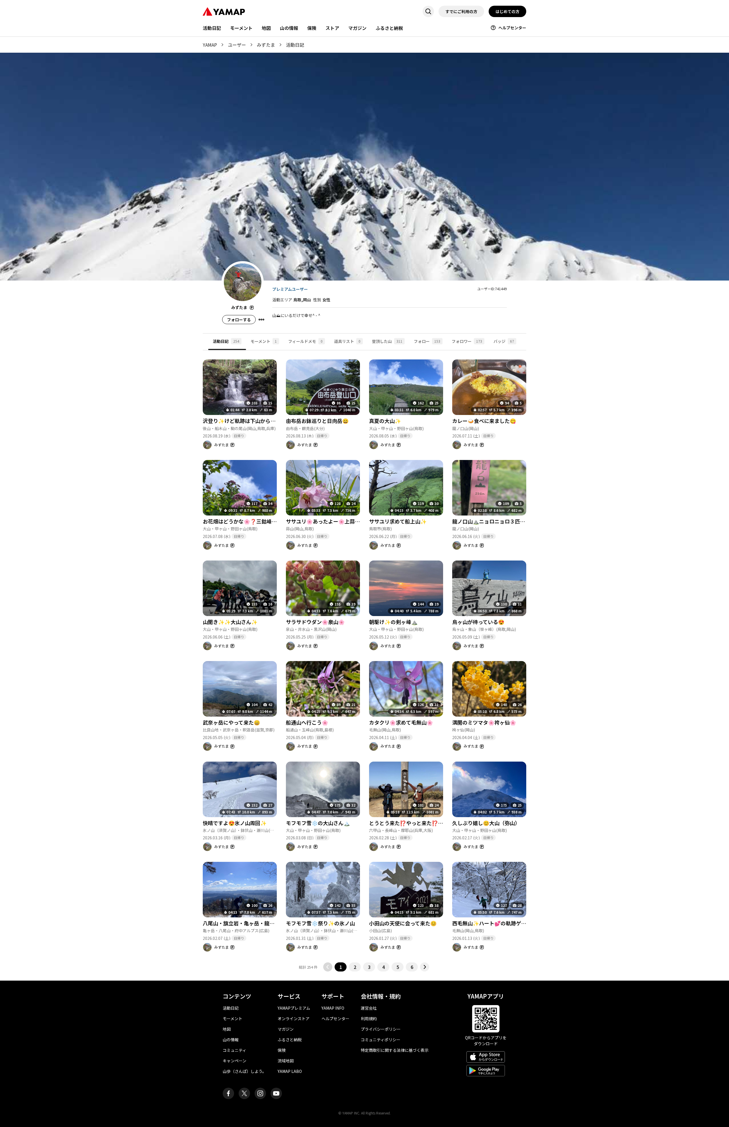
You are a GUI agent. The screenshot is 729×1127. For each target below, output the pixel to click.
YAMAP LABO (290, 1071)
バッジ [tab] (503, 341)
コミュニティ (234, 1050)
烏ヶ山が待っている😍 (478, 621)
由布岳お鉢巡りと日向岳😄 (317, 420)
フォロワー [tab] (467, 341)
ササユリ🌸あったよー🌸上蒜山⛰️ (326, 521)
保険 (311, 27)
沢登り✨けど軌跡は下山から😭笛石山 (247, 420)
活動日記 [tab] (226, 341)
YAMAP (210, 44)
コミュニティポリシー (380, 1039)
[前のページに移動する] (327, 966)
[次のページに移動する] (424, 966)
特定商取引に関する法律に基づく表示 (395, 1050)
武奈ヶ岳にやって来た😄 (231, 722)
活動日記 (212, 27)
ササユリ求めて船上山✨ (398, 521)
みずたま (266, 44)
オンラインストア (294, 1018)
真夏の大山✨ (385, 420)
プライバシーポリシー (381, 1029)
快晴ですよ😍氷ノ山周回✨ (235, 823)
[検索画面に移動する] (428, 11)
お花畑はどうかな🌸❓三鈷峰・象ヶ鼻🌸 (250, 521)
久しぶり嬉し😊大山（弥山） (486, 823)
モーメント (241, 27)
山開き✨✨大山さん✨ (230, 621)
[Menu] (261, 319)
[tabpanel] (364, 660)
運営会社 (369, 1008)
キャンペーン (234, 1060)
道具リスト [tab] (347, 341)
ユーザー (237, 44)
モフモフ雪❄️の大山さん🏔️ (318, 823)
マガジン (357, 27)
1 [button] (340, 967)
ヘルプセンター (512, 27)
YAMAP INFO (333, 1008)
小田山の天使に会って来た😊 (403, 923)
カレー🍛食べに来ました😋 (484, 420)
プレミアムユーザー (290, 289)
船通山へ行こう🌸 (307, 722)
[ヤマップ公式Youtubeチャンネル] (276, 1093)
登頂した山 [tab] (387, 341)
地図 (266, 27)
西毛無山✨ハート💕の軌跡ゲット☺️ (495, 923)
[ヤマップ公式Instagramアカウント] (260, 1093)
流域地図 (286, 1060)
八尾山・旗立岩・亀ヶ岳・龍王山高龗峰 (249, 923)
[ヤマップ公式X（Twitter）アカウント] (244, 1093)
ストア (332, 27)
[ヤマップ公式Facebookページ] (228, 1093)
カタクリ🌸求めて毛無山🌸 (401, 722)
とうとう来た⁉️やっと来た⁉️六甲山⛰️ (414, 823)
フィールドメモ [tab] (305, 341)
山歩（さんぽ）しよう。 (244, 1071)
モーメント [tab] (264, 341)
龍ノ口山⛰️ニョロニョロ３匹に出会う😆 (499, 521)
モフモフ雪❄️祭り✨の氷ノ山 (320, 923)
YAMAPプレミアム (294, 1008)
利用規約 (369, 1018)
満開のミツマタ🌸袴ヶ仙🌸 (484, 722)
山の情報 (289, 27)
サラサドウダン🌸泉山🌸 (315, 621)
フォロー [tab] (427, 341)
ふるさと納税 (389, 27)
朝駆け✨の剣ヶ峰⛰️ (393, 621)
